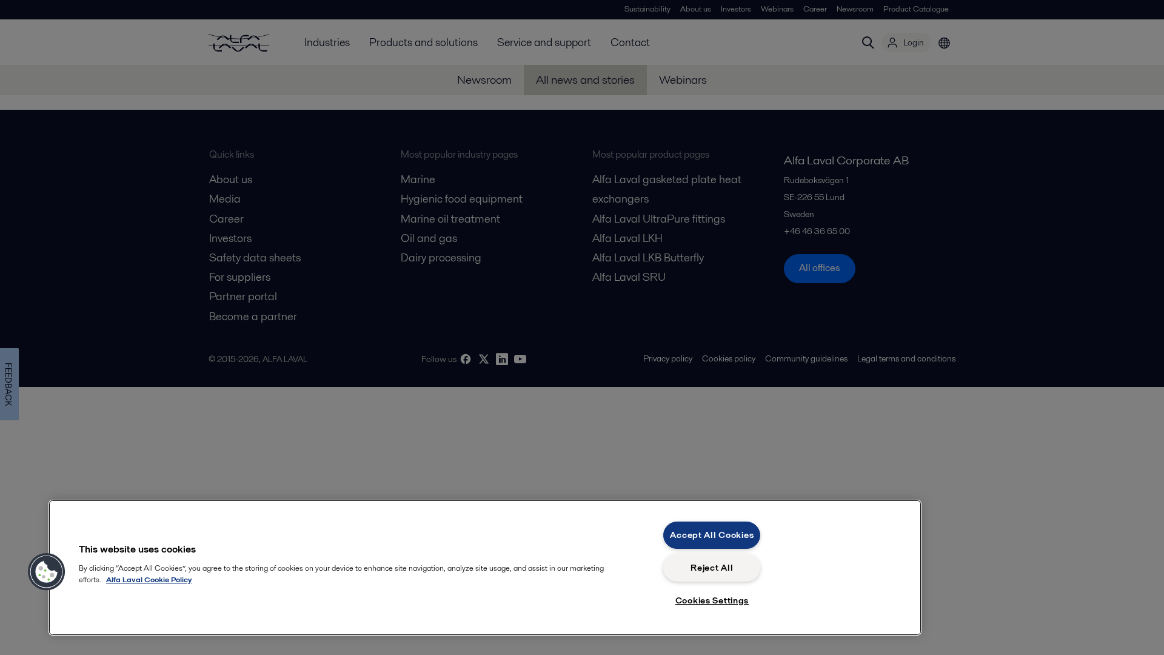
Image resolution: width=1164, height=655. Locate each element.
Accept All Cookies (712, 535)
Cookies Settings (712, 600)
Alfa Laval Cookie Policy (149, 579)
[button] (46, 572)
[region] (484, 568)
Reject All (712, 568)
